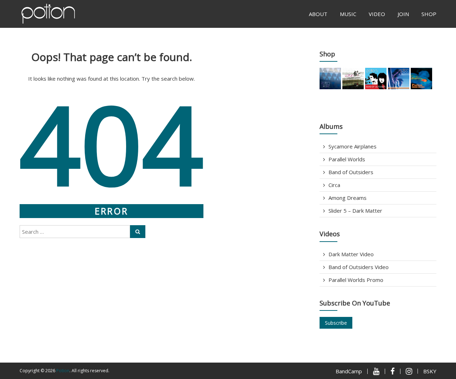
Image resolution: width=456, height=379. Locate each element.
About (318, 13)
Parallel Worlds (346, 159)
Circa (334, 184)
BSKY (429, 371)
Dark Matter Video (351, 254)
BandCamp (349, 371)
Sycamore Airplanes (352, 146)
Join (403, 13)
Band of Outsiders (350, 172)
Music (348, 13)
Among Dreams (347, 197)
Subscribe (336, 322)
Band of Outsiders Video (358, 267)
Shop (428, 13)
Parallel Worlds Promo (355, 279)
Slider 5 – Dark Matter (355, 210)
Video (377, 13)
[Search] (137, 231)
